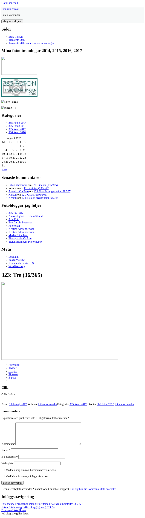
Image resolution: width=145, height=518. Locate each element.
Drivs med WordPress (13, 510)
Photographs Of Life (19, 238)
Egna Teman (15, 36)
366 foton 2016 (17, 132)
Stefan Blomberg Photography (25, 241)
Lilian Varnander (17, 185)
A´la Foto (13, 219)
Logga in (13, 256)
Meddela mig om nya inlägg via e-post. (27, 476)
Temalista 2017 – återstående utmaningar (31, 43)
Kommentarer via (21, 263)
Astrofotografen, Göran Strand (25, 216)
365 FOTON (15, 212)
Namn (5, 450)
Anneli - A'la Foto (18, 191)
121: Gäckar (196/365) (45, 185)
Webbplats (7, 463)
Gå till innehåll (9, 2)
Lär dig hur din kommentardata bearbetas (93, 488)
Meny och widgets (12, 21)
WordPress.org (16, 266)
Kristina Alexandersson (21, 228)
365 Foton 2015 (17, 125)
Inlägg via (16, 259)
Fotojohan (14, 225)
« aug (5, 169)
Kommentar (8, 443)
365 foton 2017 (17, 129)
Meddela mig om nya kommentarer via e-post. (31, 470)
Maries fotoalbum (18, 235)
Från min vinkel (10, 8)
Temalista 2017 (16, 39)
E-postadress (9, 456)
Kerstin (12, 194)
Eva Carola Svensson (20, 222)
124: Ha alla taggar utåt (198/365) (52, 191)
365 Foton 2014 (17, 122)
